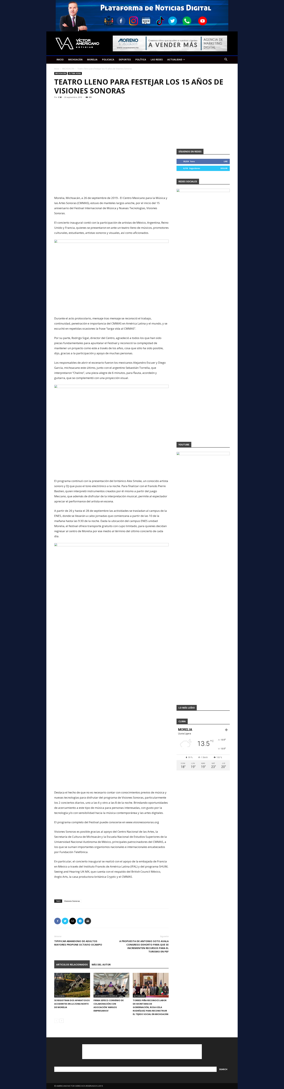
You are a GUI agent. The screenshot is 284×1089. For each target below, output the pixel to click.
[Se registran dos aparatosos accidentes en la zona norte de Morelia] (72, 985)
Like (225, 161)
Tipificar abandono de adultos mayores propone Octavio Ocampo (78, 942)
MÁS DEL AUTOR (101, 964)
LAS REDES (157, 59)
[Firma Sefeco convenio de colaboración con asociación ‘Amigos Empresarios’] (111, 985)
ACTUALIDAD (174, 59)
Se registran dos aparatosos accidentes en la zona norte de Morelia (72, 1004)
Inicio (56, 68)
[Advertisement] (111, 187)
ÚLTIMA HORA (75, 73)
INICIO (60, 59)
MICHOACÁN (75, 59)
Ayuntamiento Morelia (106, 996)
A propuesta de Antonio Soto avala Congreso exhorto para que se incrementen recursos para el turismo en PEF (144, 946)
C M (60, 97)
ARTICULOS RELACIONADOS (72, 964)
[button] (226, 59)
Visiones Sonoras (72, 901)
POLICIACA (108, 59)
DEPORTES (125, 59)
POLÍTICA (140, 59)
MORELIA (92, 59)
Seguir (223, 168)
